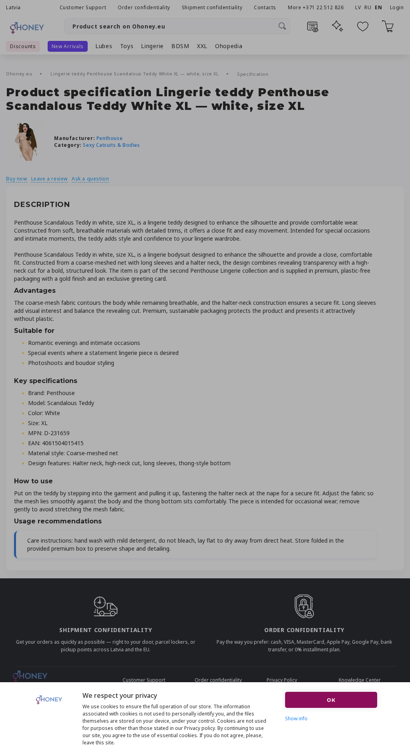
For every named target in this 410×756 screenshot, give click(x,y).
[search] (282, 26)
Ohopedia (229, 46)
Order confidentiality (144, 7)
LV (358, 7)
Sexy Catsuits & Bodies (111, 145)
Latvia (13, 7)
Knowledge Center (360, 680)
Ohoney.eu (20, 74)
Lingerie (152, 46)
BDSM (180, 46)
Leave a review (49, 178)
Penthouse (109, 138)
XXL (202, 46)
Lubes (104, 46)
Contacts (265, 7)
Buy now (16, 178)
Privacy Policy (282, 680)
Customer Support (83, 7)
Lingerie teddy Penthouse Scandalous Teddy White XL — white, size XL (135, 74)
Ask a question (90, 178)
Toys (127, 46)
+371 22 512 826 (324, 7)
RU (367, 7)
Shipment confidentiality (212, 7)
